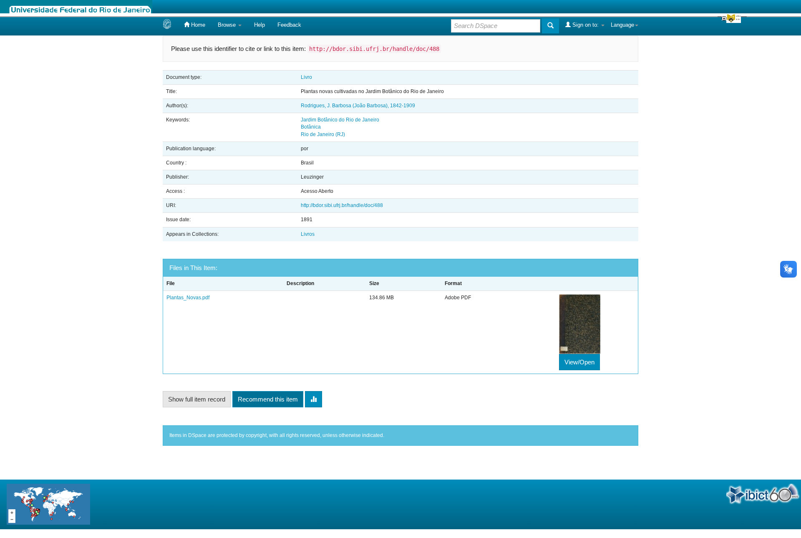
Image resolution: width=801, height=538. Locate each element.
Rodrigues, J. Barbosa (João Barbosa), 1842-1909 (358, 106)
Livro (306, 77)
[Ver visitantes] (48, 504)
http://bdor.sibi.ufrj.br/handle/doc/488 (342, 205)
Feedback (289, 25)
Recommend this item (268, 399)
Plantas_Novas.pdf (187, 298)
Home (197, 25)
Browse (227, 25)
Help (259, 25)
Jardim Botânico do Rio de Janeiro (340, 120)
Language (622, 25)
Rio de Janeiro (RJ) (323, 134)
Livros (308, 234)
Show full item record (196, 399)
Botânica (311, 127)
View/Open (579, 362)
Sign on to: (585, 25)
